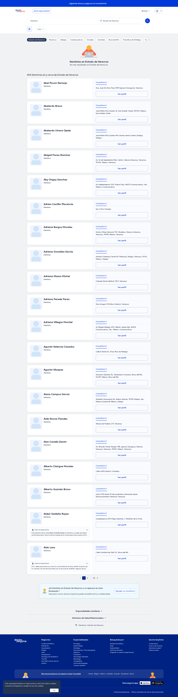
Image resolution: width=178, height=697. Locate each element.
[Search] (147, 20)
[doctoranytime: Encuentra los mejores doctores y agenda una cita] (76, 625)
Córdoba (101, 40)
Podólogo (77, 648)
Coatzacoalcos (76, 40)
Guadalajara (45, 648)
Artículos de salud (116, 650)
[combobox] (62, 20)
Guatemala (125, 674)
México (102, 674)
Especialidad (114, 648)
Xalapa (63, 40)
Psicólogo (77, 644)
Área (111, 646)
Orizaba (90, 40)
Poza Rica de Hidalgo (132, 40)
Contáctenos (153, 644)
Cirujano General (79, 665)
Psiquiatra (77, 654)
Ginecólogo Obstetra (81, 657)
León (43, 652)
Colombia (109, 674)
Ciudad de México (47, 644)
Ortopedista (78, 661)
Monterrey (45, 646)
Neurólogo (77, 659)
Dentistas (82, 625)
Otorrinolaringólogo (81, 663)
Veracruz (53, 40)
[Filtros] (29, 29)
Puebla (43, 650)
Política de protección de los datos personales (147, 692)
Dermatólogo (78, 646)
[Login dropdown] (159, 10)
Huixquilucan (45, 654)
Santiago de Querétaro (49, 657)
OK (54, 690)
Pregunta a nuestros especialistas (122, 652)
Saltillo (43, 663)
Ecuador (117, 674)
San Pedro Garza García (50, 661)
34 (94, 578)
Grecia (90, 674)
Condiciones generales (121, 692)
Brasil (132, 674)
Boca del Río (114, 40)
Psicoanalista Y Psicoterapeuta (84, 650)
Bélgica (96, 674)
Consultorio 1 (101, 82)
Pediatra (77, 652)
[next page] (97, 578)
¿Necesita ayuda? (155, 648)
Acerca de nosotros (156, 646)
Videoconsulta (154, 650)
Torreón (44, 659)
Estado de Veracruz (36, 40)
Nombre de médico (116, 644)
